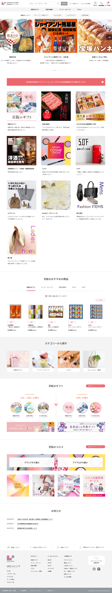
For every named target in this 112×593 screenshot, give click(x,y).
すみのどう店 (10, 582)
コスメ (32, 568)
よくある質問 (86, 3)
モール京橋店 (10, 579)
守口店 (8, 571)
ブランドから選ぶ (31, 462)
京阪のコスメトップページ (95, 447)
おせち (49, 565)
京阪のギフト (34, 560)
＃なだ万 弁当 (57, 15)
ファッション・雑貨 (36, 571)
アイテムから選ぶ (80, 462)
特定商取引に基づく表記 (9, 590)
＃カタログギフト (71, 15)
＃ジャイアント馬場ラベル (41, 15)
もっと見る (100, 300)
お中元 (49, 563)
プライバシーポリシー (36, 590)
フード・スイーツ (36, 563)
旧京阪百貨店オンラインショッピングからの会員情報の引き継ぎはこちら (56, 82)
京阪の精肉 (34, 565)
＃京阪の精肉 (85, 15)
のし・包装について (69, 571)
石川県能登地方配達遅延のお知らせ (27, 524)
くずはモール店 (11, 574)
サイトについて (68, 560)
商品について (67, 563)
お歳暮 (49, 571)
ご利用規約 (23, 590)
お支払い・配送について (70, 568)
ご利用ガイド (75, 3)
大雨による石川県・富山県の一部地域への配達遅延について (35, 519)
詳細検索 (64, 3)
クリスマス (51, 568)
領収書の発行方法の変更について (27, 528)
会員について (67, 574)
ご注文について (68, 565)
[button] (3, 37)
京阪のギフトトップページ (95, 386)
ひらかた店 (10, 576)
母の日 (49, 560)
